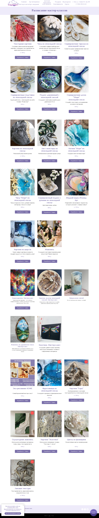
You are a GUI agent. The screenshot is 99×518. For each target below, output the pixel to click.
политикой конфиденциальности (13, 510)
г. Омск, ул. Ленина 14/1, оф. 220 (81, 1)
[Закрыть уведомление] (23, 505)
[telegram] (85, 509)
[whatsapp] (88, 509)
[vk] (82, 509)
